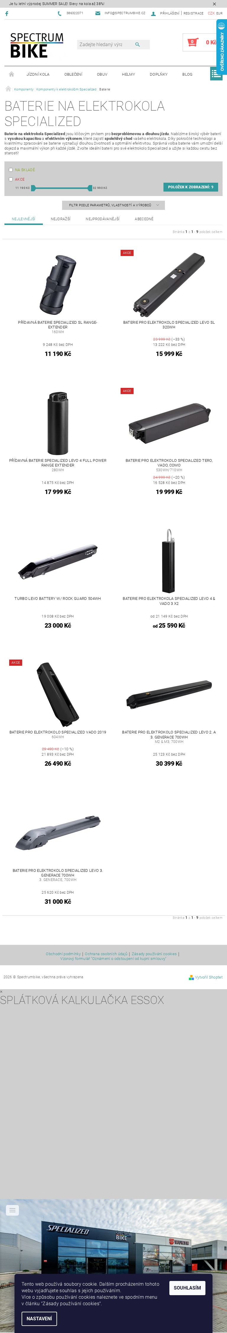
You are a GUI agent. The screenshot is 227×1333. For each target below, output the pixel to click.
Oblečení (73, 74)
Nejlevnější (23, 219)
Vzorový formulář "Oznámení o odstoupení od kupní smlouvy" (113, 959)
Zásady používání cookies (154, 954)
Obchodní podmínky (63, 954)
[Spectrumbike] (37, 45)
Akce (20, 179)
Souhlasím (187, 1288)
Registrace (194, 13)
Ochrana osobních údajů (106, 954)
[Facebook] (7, 13)
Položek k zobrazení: (190, 187)
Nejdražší (61, 219)
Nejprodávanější (102, 219)
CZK (211, 13)
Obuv (102, 74)
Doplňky (159, 74)
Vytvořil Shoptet (209, 977)
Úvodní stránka (11, 74)
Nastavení (39, 1318)
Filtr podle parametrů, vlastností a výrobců (110, 205)
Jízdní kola (38, 74)
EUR (219, 13)
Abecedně (144, 219)
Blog (187, 74)
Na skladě (25, 170)
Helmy (128, 74)
